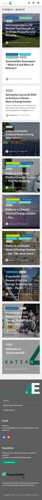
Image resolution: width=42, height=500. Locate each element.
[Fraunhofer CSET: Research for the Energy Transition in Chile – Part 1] (21, 320)
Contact (6, 401)
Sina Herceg (12, 42)
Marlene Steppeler (25, 294)
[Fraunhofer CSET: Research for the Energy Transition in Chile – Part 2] (21, 284)
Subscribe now (9, 462)
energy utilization (25, 18)
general (9, 21)
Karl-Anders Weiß (14, 79)
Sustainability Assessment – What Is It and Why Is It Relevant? (20, 65)
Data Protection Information (13, 405)
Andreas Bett (12, 151)
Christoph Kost (13, 115)
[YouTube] (8, 437)
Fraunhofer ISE (19, 495)
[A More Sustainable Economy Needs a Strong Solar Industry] (21, 139)
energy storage (25, 54)
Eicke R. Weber (13, 369)
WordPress (35, 495)
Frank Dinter (12, 294)
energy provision (12, 18)
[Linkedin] (4, 437)
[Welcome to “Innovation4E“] (21, 357)
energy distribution (13, 163)
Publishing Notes (9, 410)
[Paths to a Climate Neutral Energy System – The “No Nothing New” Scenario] (21, 175)
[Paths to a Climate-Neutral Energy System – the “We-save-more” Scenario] (21, 248)
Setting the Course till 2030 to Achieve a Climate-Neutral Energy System (21, 98)
